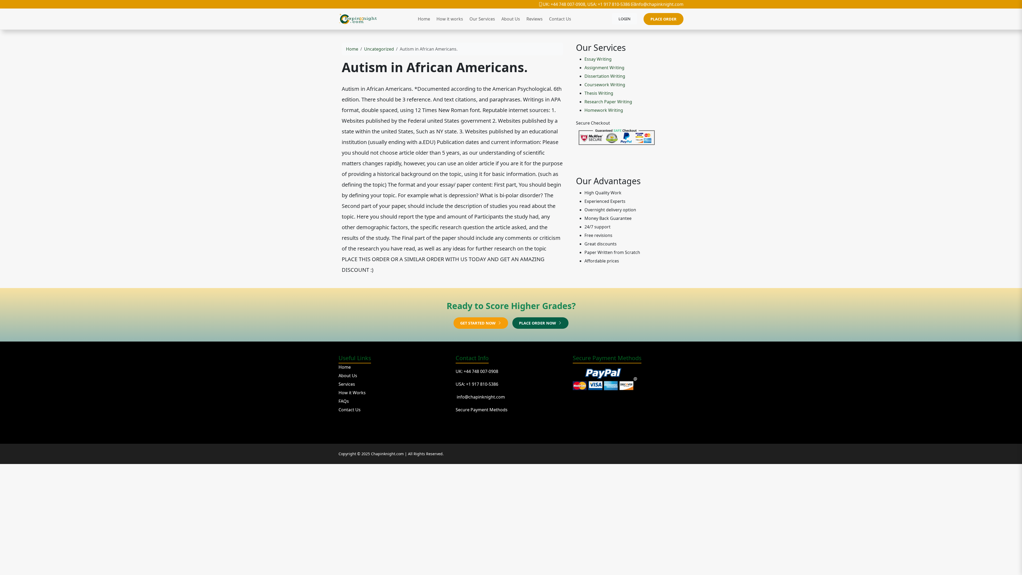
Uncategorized (379, 49)
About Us (510, 19)
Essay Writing (598, 59)
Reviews (534, 19)
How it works (449, 19)
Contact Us (560, 19)
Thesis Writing (598, 93)
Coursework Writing (604, 85)
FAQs (344, 401)
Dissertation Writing (604, 76)
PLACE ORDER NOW (538, 323)
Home (424, 19)
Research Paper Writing (608, 102)
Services (347, 384)
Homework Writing (603, 110)
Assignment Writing (604, 68)
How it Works (352, 393)
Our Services (482, 19)
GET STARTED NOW (478, 323)
